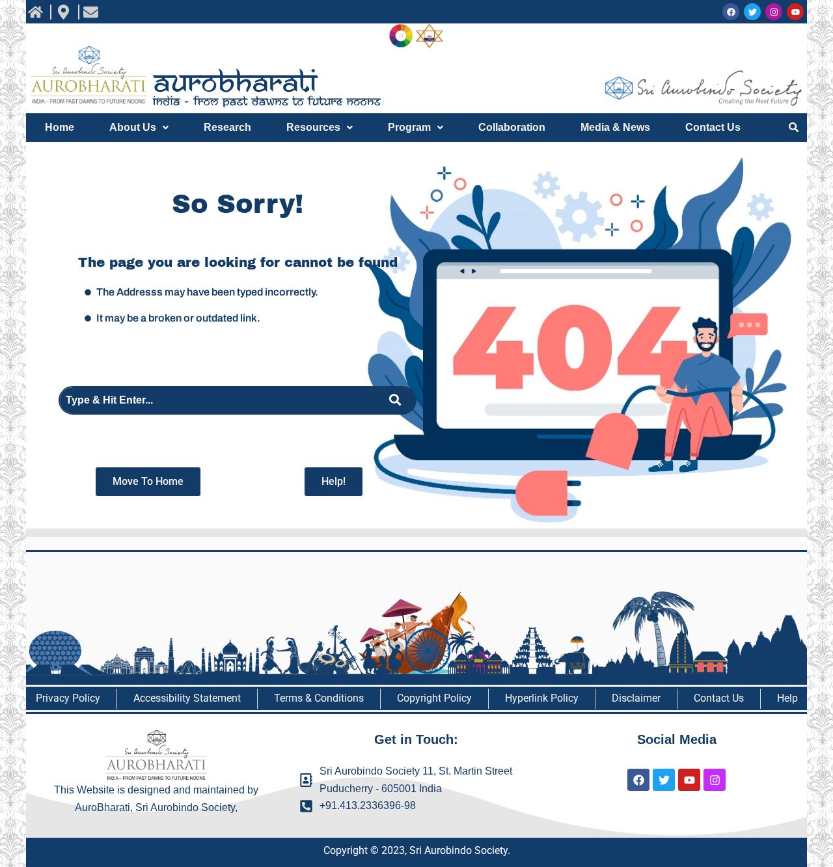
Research (227, 127)
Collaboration (511, 127)
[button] (139, 128)
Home (59, 127)
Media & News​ (615, 127)
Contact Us (713, 127)
